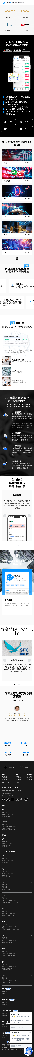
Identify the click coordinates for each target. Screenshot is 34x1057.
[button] (17, 813)
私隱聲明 (29, 779)
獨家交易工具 (5, 782)
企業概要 (18, 777)
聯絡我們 (18, 779)
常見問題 (4, 779)
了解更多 (26, 163)
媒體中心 (18, 782)
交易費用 (4, 777)
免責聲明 (29, 777)
